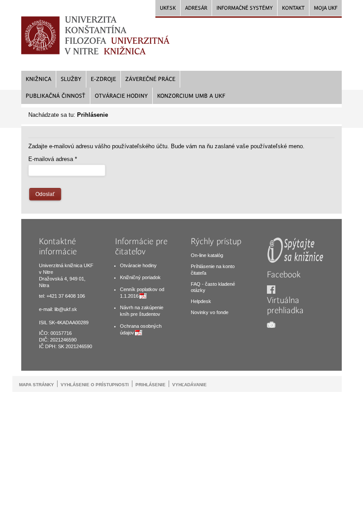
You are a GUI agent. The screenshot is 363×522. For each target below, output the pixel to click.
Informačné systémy (244, 8)
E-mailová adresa (52, 159)
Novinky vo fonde (209, 312)
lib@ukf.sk (65, 309)
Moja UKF (325, 8)
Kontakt (293, 8)
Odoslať (45, 194)
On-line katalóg (207, 255)
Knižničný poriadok (140, 277)
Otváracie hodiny (138, 265)
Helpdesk (201, 301)
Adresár (196, 8)
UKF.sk (168, 8)
